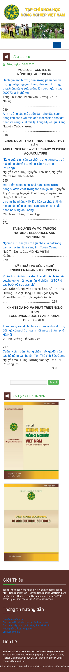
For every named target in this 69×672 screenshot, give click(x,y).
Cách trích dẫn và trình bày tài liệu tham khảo (25, 622)
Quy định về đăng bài (13, 619)
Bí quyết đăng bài (11, 632)
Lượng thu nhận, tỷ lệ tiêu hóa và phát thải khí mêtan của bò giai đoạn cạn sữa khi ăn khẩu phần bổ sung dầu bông (32, 206)
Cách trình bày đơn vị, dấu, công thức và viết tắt (26, 625)
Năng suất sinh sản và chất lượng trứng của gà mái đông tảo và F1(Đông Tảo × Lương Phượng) (33, 164)
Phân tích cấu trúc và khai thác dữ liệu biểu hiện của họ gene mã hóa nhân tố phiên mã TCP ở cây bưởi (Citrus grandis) (34, 280)
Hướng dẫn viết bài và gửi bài (18, 628)
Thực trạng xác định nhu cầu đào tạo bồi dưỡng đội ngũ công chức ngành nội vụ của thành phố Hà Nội (34, 330)
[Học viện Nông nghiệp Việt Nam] (34, 12)
